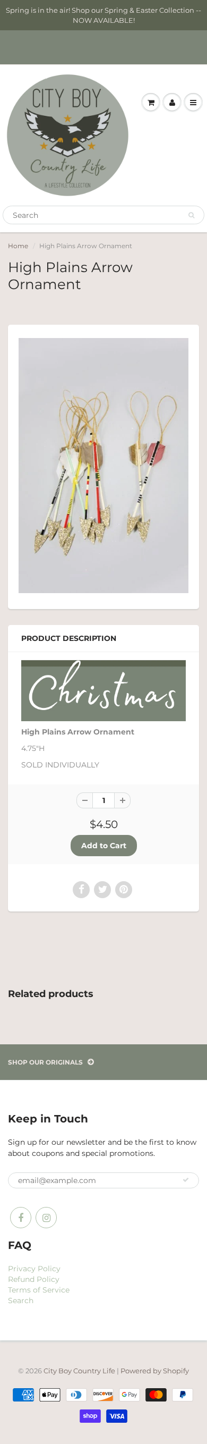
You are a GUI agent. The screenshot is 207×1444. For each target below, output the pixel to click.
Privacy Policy (34, 1268)
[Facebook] (20, 1217)
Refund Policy (33, 1279)
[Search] (191, 215)
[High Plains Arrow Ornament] (103, 465)
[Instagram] (46, 1217)
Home (18, 246)
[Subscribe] (185, 1179)
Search (20, 1300)
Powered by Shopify (154, 1370)
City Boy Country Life (79, 1370)
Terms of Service (39, 1290)
